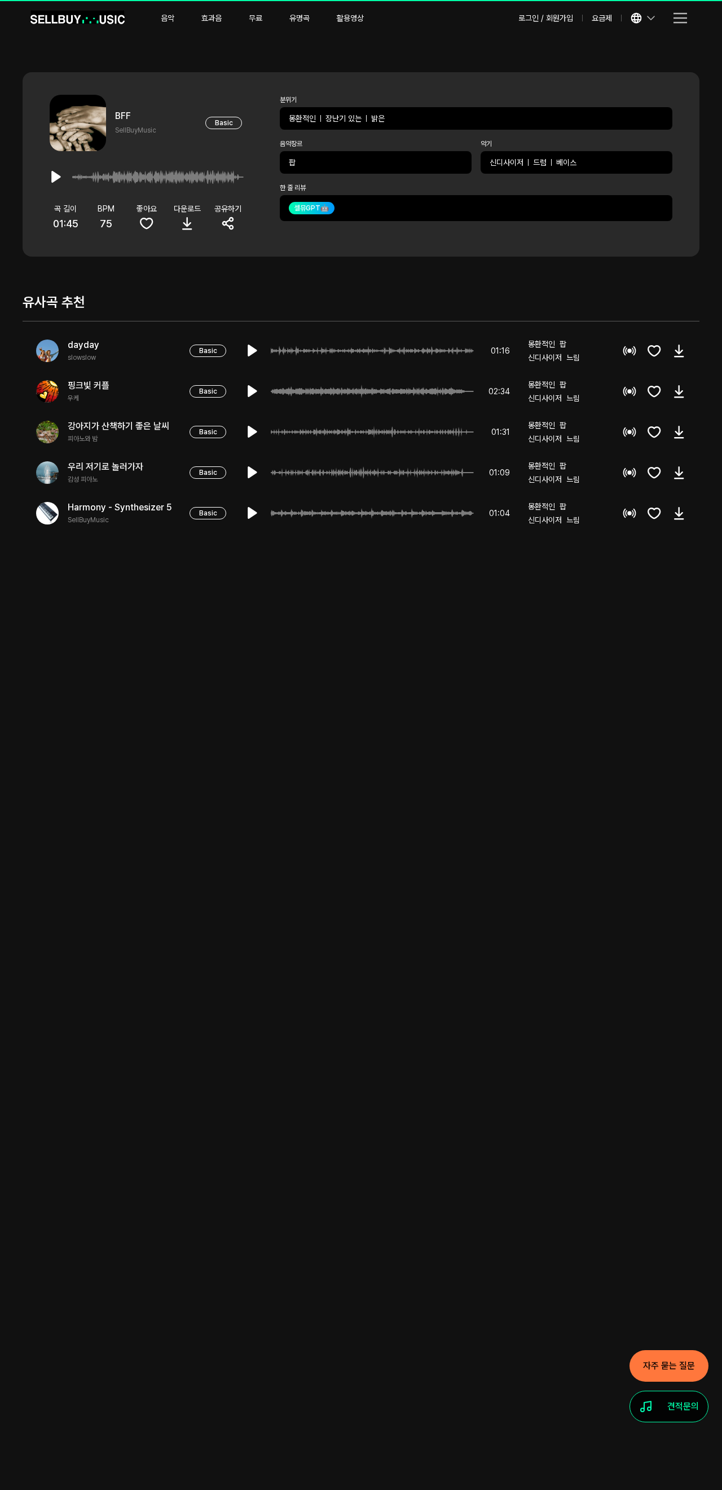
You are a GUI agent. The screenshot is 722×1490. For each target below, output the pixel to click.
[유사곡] (629, 351)
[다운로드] (679, 351)
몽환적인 (302, 118)
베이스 (566, 162)
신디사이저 (506, 162)
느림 (573, 357)
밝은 (378, 118)
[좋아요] (654, 351)
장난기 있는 (343, 118)
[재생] (253, 351)
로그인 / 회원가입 (545, 18)
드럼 (540, 162)
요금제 (602, 18)
